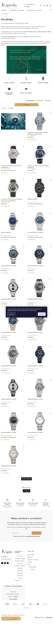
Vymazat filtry (11, 108)
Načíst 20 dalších (26, 479)
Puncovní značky (20, 577)
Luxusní (3, 108)
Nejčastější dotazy (33, 568)
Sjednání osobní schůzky (20, 567)
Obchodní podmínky (20, 572)
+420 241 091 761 (30, 4)
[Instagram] (5, 563)
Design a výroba (33, 559)
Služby (30, 562)
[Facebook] (2, 563)
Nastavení (11, 314)
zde (35, 310)
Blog (29, 564)
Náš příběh (31, 554)
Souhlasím (42, 314)
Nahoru (27, 490)
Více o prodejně (13, 599)
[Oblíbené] (44, 5)
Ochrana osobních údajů (20, 557)
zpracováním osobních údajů (33, 536)
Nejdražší (47, 100)
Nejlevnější (40, 100)
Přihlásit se (36, 533)
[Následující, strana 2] (26, 483)
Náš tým (30, 557)
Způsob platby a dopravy (20, 562)
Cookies (17, 580)
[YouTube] (8, 563)
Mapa (16, 596)
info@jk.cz (28, 6)
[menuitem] (4, 10)
